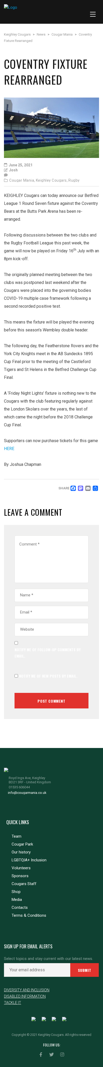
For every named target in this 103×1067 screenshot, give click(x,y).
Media (17, 899)
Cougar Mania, (22, 180)
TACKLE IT (12, 1003)
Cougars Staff (24, 883)
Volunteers (21, 868)
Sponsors (20, 875)
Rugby (74, 180)
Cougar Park (22, 844)
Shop (16, 891)
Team (16, 836)
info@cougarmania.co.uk (27, 793)
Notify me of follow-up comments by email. (48, 653)
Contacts (20, 907)
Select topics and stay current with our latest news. (48, 959)
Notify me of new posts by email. (48, 676)
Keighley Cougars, (52, 180)
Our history (21, 852)
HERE (9, 448)
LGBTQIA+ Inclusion (29, 860)
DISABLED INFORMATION (25, 996)
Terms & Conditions (29, 915)
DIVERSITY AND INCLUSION (26, 990)
